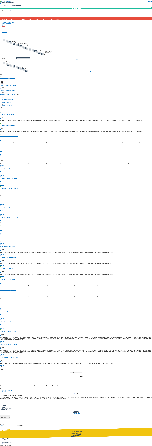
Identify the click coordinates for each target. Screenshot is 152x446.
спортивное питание (26, 383)
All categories (2, 94)
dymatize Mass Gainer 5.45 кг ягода (7, 157)
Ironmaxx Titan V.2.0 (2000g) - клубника (8, 257)
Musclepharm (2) (25, 44)
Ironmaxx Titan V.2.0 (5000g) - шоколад (8, 300)
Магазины (37, 19)
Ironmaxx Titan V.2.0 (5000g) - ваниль (7, 279)
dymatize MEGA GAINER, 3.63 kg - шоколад (9, 227)
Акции (51, 19)
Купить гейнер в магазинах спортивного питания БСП (11, 395)
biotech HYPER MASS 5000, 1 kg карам (8, 90)
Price (45, 54)
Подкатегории (3, 96)
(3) (25, 68)
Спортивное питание (6, 19)
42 (0, 173)
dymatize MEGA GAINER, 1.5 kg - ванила (8, 178)
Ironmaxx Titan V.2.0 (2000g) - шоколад (8, 268)
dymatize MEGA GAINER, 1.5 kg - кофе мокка (9, 188)
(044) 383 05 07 (76, 411)
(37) (13, 63)
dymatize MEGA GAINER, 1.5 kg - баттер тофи (9, 168)
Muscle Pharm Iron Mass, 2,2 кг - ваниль (8, 331)
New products (2, 74)
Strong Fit (39, 50)
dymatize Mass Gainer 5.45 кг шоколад (8, 146)
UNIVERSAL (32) (47, 52)
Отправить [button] (1, 425)
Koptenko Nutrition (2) (22, 43)
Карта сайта (4, 407)
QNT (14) (36, 49)
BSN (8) (10, 40)
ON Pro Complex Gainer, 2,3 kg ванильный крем (9, 357)
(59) (22, 67)
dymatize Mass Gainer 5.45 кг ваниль (7, 125)
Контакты (45, 19)
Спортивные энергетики (6, 23)
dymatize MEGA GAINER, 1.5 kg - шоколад (8, 197)
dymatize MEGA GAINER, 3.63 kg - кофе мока (9, 217)
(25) (19, 66)
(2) (15, 64)
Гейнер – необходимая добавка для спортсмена (10, 381)
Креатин (3, 31)
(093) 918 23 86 (76, 412)
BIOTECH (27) (8, 39)
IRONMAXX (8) (18, 42)
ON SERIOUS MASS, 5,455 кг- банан (7, 78)
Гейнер (17, 94)
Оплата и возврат (6, 409)
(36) (9, 62)
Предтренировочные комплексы (7, 24)
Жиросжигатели (5, 27)
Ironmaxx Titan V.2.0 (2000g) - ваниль (7, 246)
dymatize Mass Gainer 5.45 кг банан (7, 114)
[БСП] (5, 1)
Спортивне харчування (7, 408)
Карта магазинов (76, 435)
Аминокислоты (4, 32)
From (3, 58)
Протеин (3, 33)
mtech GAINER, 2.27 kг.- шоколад (7, 321)
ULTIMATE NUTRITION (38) (46, 51)
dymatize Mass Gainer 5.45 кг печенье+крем (9, 136)
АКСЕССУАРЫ (23, 19)
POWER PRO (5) (34, 48)
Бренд (16, 19)
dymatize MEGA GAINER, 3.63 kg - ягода (8, 236)
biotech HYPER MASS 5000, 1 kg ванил (8, 85)
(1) (6, 61)
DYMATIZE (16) (15, 41)
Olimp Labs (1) (28, 45)
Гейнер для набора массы (7, 99)
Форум (30, 19)
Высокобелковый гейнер (7, 102)
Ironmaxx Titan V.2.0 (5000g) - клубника (8, 290)
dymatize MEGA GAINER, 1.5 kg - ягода (8, 207)
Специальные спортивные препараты (8, 22)
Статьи (57, 19)
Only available (4, 110)
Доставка (4, 405)
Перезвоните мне (76, 413)
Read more (2, 122)
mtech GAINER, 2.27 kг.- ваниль (6, 311)
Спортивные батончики (6, 25)
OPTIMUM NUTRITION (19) (33, 46)
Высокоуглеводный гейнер (7, 105)
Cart (15, 12)
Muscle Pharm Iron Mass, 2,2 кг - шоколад (8, 344)
